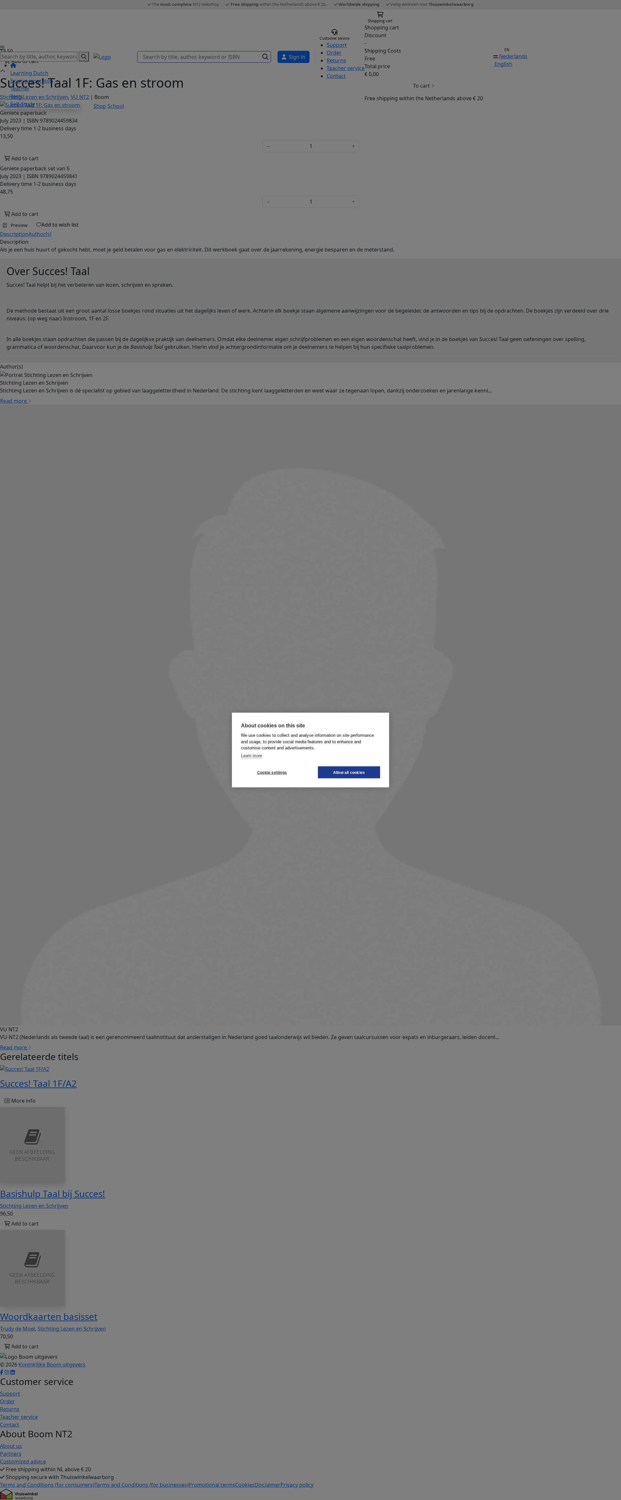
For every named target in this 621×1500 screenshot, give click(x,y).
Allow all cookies (349, 772)
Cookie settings (272, 772)
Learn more (251, 755)
